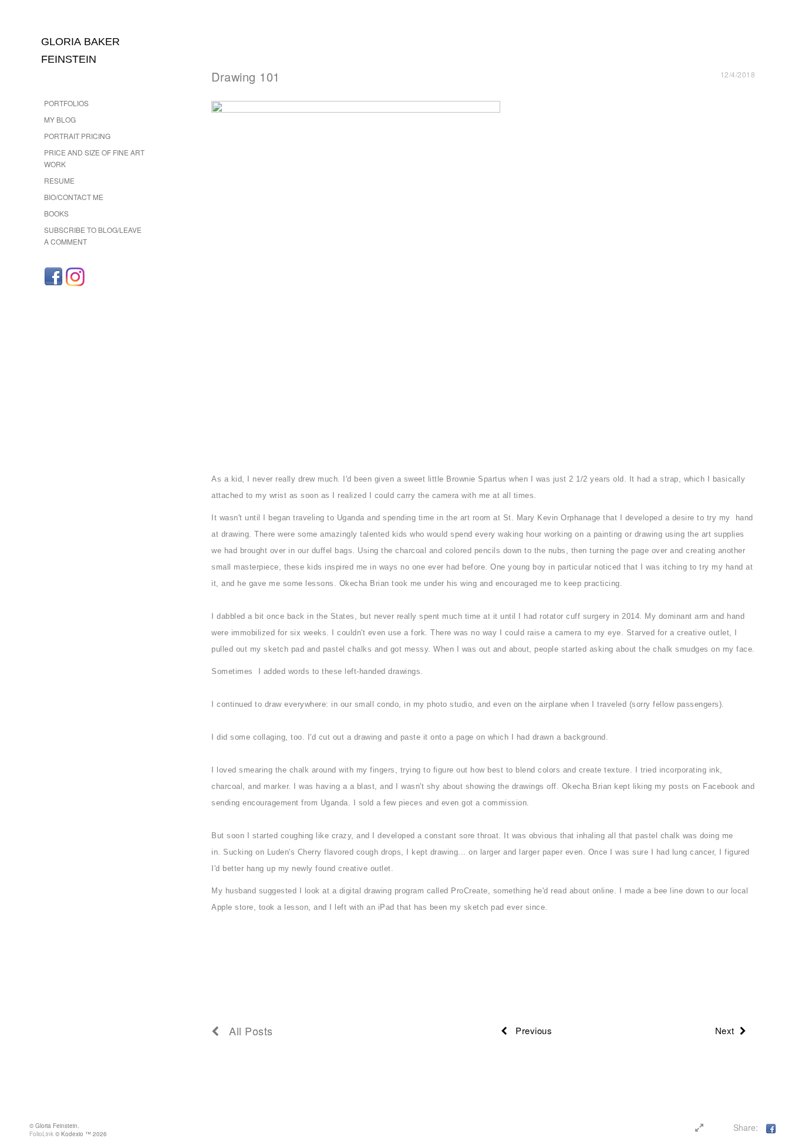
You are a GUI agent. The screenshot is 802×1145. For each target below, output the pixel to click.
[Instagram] (75, 277)
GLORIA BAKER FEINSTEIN (80, 50)
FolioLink (41, 1134)
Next (727, 1030)
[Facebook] (53, 277)
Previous (530, 1030)
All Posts (246, 1030)
